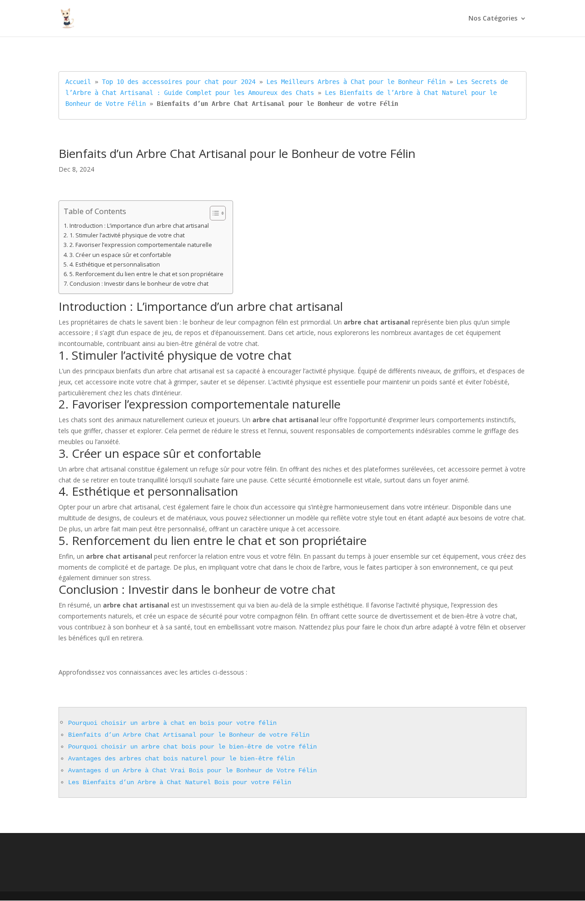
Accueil (78, 81)
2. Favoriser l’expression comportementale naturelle (140, 245)
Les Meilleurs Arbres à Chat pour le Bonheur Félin (356, 81)
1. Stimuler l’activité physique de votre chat (127, 235)
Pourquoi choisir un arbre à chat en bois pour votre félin (172, 723)
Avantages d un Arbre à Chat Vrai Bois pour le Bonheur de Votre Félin (192, 770)
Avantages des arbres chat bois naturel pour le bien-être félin (181, 758)
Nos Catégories (492, 18)
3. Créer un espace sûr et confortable (120, 255)
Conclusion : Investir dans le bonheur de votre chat (138, 284)
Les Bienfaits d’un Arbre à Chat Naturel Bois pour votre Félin (179, 782)
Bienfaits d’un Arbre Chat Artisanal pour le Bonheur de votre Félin (188, 735)
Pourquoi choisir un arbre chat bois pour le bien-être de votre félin (192, 746)
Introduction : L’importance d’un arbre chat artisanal (139, 226)
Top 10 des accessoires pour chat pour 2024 (178, 81)
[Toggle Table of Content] (213, 213)
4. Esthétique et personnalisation (114, 264)
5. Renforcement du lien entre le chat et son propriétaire (146, 274)
